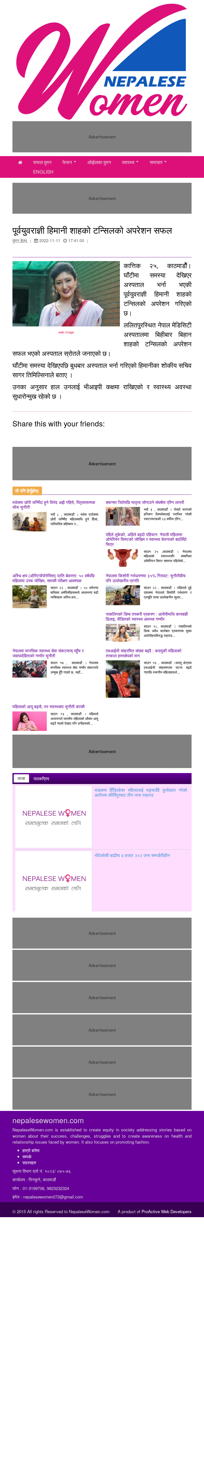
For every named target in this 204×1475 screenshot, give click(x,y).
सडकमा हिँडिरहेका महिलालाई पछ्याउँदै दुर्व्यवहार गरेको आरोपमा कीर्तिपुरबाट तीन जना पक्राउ (141, 792)
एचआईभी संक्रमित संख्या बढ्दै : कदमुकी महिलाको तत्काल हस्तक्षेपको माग (143, 653)
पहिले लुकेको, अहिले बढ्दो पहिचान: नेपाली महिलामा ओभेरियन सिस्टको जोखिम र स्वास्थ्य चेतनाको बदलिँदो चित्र (146, 539)
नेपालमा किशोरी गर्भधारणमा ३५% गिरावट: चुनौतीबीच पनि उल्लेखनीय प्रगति (146, 578)
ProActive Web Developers (167, 1211)
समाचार (156, 162)
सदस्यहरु (29, 1162)
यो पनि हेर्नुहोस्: (27, 490)
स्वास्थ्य (128, 162)
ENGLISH (43, 171)
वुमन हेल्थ (20, 240)
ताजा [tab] (21, 778)
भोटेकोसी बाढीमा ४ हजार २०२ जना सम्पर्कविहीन (132, 855)
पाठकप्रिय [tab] (41, 779)
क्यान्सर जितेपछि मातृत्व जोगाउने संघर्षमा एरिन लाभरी (145, 502)
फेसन (67, 162)
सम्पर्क (27, 1156)
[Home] (102, 61)
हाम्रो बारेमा (31, 1150)
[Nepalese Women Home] (20, 162)
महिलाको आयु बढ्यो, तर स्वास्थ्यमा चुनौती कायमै (48, 706)
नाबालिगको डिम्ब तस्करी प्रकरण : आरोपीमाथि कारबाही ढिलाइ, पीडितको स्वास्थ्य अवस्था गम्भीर (147, 616)
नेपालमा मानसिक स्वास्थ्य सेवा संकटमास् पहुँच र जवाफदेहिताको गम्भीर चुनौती (48, 653)
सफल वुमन (42, 162)
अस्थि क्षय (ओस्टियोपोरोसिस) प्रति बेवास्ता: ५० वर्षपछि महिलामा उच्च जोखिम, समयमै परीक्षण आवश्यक (53, 578)
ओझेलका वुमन (99, 162)
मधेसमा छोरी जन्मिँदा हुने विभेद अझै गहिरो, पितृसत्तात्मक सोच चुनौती (53, 504)
